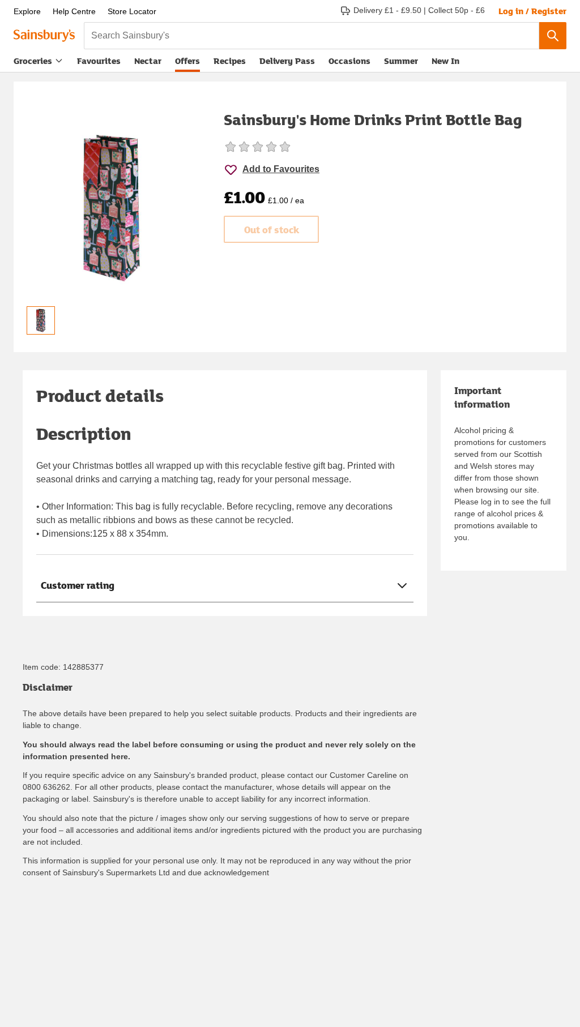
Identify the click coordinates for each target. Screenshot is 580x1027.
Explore (27, 11)
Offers (187, 60)
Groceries (33, 60)
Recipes (230, 60)
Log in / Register (532, 11)
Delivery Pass (287, 63)
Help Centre (74, 11)
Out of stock (271, 229)
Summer (401, 60)
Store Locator (132, 11)
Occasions (349, 60)
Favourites (99, 60)
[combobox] (311, 35)
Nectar (147, 60)
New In (445, 60)
